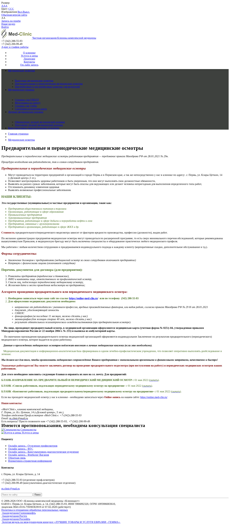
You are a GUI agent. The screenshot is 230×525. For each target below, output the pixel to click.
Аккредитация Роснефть (15, 519)
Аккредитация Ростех (14, 516)
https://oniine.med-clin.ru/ (153, 397)
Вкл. (20, 11)
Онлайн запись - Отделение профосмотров (32, 445)
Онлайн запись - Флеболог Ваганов (28, 454)
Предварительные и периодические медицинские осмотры (49, 83)
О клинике (29, 52)
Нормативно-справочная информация (30, 460)
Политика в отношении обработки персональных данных (34, 510)
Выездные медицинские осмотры (34, 80)
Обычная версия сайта (14, 14)
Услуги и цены (29, 55)
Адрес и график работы (14, 47)
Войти (5, 27)
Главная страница (18, 133)
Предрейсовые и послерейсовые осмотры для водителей (47, 86)
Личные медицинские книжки (25, 111)
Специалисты (28, 429)
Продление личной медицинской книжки (39, 125)
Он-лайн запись (29, 64)
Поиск (38, 494)
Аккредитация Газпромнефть (18, 513)
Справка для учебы (26, 105)
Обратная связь (17, 457)
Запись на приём (11, 21)
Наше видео (8, 24)
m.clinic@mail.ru (10, 488)
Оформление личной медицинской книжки (40, 122)
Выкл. (26, 11)
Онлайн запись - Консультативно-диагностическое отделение (43, 451)
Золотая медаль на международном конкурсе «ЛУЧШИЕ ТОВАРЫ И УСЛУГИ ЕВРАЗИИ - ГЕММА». (60, 522)
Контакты (29, 61)
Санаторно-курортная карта (31, 108)
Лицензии (29, 58)
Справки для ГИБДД (27, 99)
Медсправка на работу (28, 102)
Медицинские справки (21, 89)
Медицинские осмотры (21, 70)
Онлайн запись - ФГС (20, 448)
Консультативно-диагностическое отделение (33, 128)
